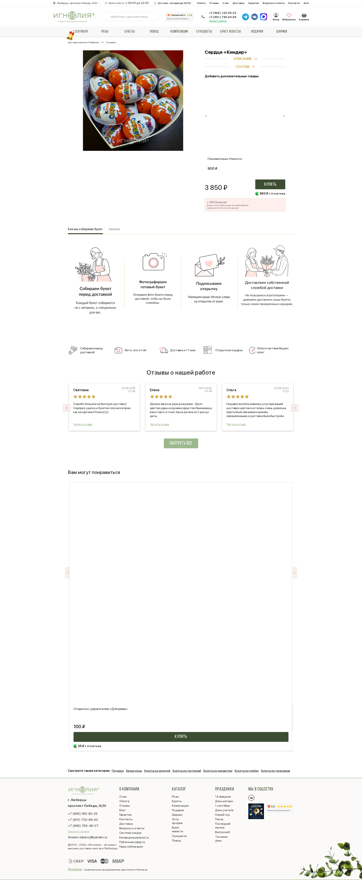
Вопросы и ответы (274, 3)
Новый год (222, 814)
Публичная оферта (132, 842)
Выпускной (222, 832)
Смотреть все (180, 443)
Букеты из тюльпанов (275, 771)
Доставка (238, 3)
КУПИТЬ (181, 736)
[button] (295, 408)
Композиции (179, 32)
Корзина (304, 15)
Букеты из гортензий (187, 771)
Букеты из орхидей (157, 771)
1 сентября (80, 32)
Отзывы (214, 3)
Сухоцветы (204, 32)
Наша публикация (131, 846)
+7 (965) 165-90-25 (222, 13)
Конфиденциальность (134, 837)
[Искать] (107, 17)
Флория (75, 869)
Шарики (281, 32)
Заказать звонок (218, 21)
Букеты (129, 32)
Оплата (201, 3)
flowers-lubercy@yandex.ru (87, 837)
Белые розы (134, 771)
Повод (154, 32)
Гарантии (253, 3)
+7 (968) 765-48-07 (83, 826)
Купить (270, 184)
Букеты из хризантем (217, 771)
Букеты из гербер (247, 771)
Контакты (294, 3)
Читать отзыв (82, 424)
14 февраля (223, 796)
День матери (224, 801)
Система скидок (130, 833)
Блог (306, 3)
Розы (105, 32)
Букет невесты (230, 32)
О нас (225, 3)
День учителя (224, 810)
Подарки (257, 32)
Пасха (219, 819)
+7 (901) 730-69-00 (222, 17)
